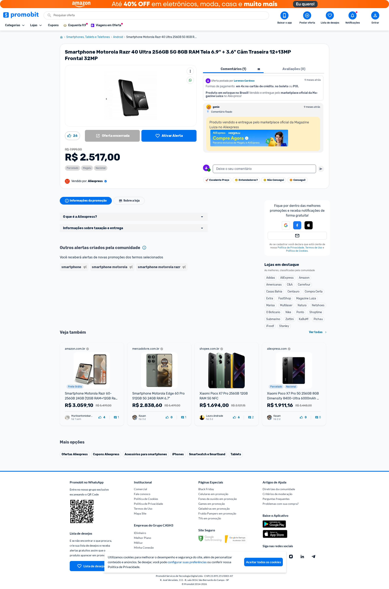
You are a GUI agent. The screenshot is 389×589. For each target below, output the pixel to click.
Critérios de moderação (277, 494)
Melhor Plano (142, 537)
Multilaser (286, 305)
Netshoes (318, 305)
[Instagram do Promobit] (291, 556)
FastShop (284, 298)
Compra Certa (314, 291)
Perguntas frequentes (276, 499)
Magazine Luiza (306, 298)
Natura (302, 305)
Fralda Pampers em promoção (217, 513)
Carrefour (304, 284)
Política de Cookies (297, 250)
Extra (269, 298)
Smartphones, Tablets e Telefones (88, 37)
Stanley (284, 326)
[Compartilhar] (190, 80)
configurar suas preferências (187, 562)
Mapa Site (140, 513)
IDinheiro (140, 533)
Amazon (304, 277)
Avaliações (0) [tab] (293, 69)
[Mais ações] (190, 71)
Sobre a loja (131, 200)
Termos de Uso (313, 247)
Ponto (300, 312)
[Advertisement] (137, 288)
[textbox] (264, 168)
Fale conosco (142, 494)
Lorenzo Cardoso (244, 80)
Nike (288, 312)
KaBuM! (303, 319)
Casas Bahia (274, 291)
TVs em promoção (209, 518)
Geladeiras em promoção (214, 508)
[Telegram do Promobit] (313, 556)
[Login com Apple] (309, 225)
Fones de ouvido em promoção (217, 499)
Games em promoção (211, 503)
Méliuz (138, 542)
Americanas (274, 284)
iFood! (270, 326)
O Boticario (273, 312)
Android (118, 37)
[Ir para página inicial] (63, 37)
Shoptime (315, 312)
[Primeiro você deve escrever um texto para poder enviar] (321, 169)
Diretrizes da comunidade (279, 489)
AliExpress (287, 277)
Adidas (270, 277)
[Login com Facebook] (297, 225)
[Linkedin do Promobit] (302, 556)
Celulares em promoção (213, 494)
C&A (290, 284)
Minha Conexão (144, 547)
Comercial (140, 489)
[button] (283, 225)
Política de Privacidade (291, 247)
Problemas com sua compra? (281, 503)
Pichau (318, 319)
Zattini (289, 319)
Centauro (293, 291)
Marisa (270, 305)
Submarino (273, 319)
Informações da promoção (88, 200)
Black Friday (206, 489)
